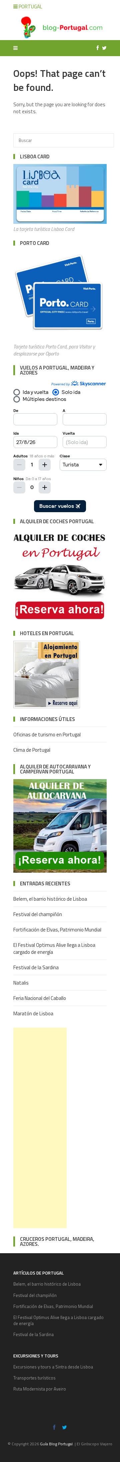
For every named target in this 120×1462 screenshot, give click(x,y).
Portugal (30, 6)
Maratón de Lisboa (33, 1013)
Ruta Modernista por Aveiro (39, 1388)
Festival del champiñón (37, 914)
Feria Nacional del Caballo (39, 998)
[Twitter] (103, 48)
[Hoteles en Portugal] (46, 706)
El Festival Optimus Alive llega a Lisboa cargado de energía (54, 948)
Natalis (21, 983)
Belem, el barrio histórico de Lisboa (50, 899)
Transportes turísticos (34, 1377)
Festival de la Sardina (36, 967)
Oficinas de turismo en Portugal (47, 734)
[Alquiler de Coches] (60, 620)
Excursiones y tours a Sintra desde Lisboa (53, 1366)
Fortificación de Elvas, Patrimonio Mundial (57, 929)
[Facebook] (96, 48)
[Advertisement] (40, 1128)
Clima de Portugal (31, 750)
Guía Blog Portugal (56, 1444)
